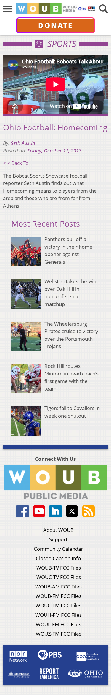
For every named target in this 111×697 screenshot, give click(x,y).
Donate (55, 25)
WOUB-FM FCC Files (58, 596)
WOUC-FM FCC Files (58, 605)
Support (58, 539)
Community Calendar (58, 548)
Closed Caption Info (58, 558)
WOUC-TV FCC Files (58, 577)
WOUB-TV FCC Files (58, 567)
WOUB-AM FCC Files (58, 586)
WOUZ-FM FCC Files (58, 633)
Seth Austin (23, 143)
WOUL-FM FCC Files (58, 624)
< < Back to (15, 163)
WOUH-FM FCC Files (58, 614)
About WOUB (58, 530)
